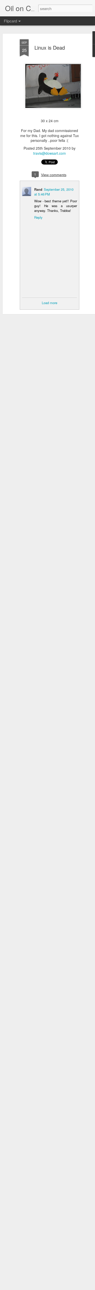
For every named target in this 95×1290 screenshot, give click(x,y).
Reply (38, 217)
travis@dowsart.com (49, 153)
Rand (38, 189)
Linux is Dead (49, 47)
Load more (49, 302)
